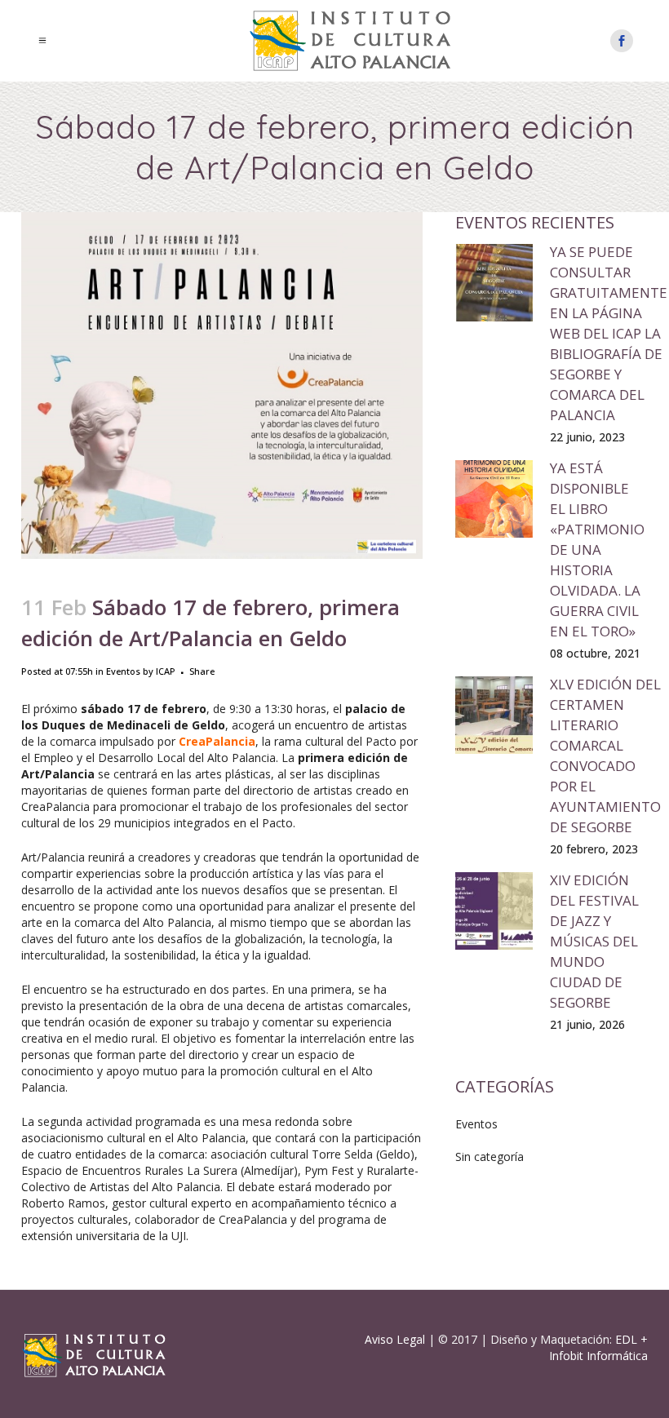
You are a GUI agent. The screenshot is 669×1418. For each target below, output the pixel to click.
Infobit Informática (598, 1355)
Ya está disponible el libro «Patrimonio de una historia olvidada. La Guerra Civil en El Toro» (597, 549)
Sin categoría (489, 1156)
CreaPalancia (217, 741)
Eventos (123, 671)
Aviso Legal (395, 1339)
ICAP (165, 671)
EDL (626, 1339)
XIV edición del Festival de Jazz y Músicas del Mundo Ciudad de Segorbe (594, 941)
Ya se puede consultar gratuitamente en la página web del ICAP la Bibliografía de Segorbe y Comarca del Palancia (608, 333)
